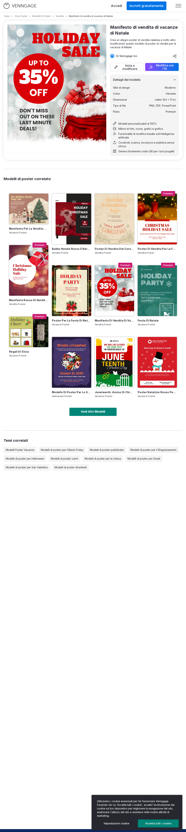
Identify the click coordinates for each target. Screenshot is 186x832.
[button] (127, 67)
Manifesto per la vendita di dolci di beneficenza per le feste (28, 228)
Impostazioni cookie (116, 823)
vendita (60, 16)
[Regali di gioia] (28, 332)
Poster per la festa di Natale (71, 320)
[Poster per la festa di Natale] (71, 290)
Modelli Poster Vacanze (20, 449)
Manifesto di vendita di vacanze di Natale (114, 320)
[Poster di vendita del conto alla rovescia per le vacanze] (114, 219)
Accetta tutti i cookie (158, 823)
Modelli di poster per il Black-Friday (62, 449)
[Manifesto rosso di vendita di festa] (28, 270)
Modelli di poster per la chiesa (103, 458)
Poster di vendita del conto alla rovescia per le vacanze (114, 248)
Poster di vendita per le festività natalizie (157, 248)
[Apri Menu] (178, 6)
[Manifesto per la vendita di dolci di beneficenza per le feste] (28, 209)
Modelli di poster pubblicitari (107, 449)
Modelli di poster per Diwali (144, 458)
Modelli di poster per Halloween (25, 458)
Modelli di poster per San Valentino (27, 467)
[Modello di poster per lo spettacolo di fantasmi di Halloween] (71, 362)
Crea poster (21, 16)
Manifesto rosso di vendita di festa (28, 300)
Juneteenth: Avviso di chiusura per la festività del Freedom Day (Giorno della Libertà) (114, 392)
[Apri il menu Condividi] (175, 56)
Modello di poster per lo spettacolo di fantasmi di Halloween (71, 392)
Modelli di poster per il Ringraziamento (153, 449)
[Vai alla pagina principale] (20, 6)
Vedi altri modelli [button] (93, 411)
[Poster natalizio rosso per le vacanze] (157, 362)
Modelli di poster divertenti (70, 467)
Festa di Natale (148, 320)
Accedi (116, 6)
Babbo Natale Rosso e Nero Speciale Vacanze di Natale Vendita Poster (71, 248)
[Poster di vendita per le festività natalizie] (157, 219)
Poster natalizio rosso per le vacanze (157, 392)
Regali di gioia (19, 351)
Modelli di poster (41, 16)
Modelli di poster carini (64, 458)
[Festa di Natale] (157, 290)
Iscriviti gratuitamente (146, 6)
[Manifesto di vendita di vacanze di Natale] (114, 290)
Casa (6, 16)
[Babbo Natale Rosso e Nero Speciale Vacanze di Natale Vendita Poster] (71, 219)
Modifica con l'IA (165, 66)
